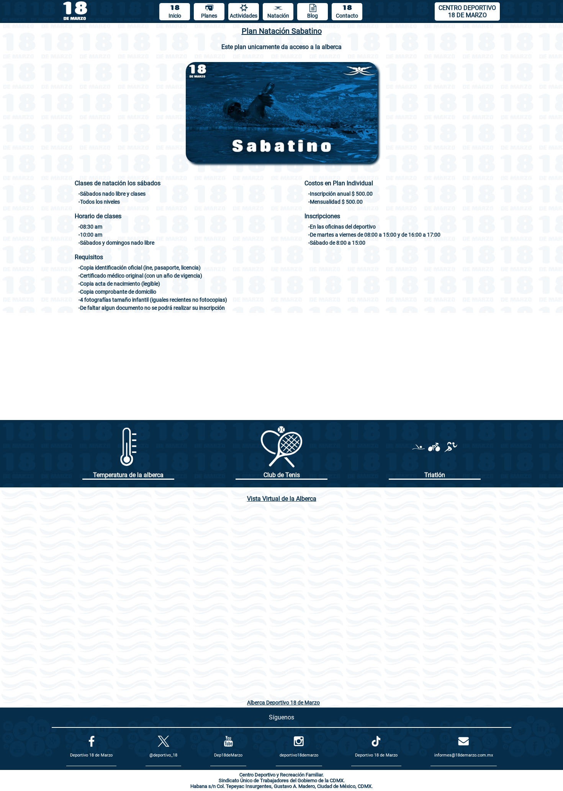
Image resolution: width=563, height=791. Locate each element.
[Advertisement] (281, 366)
